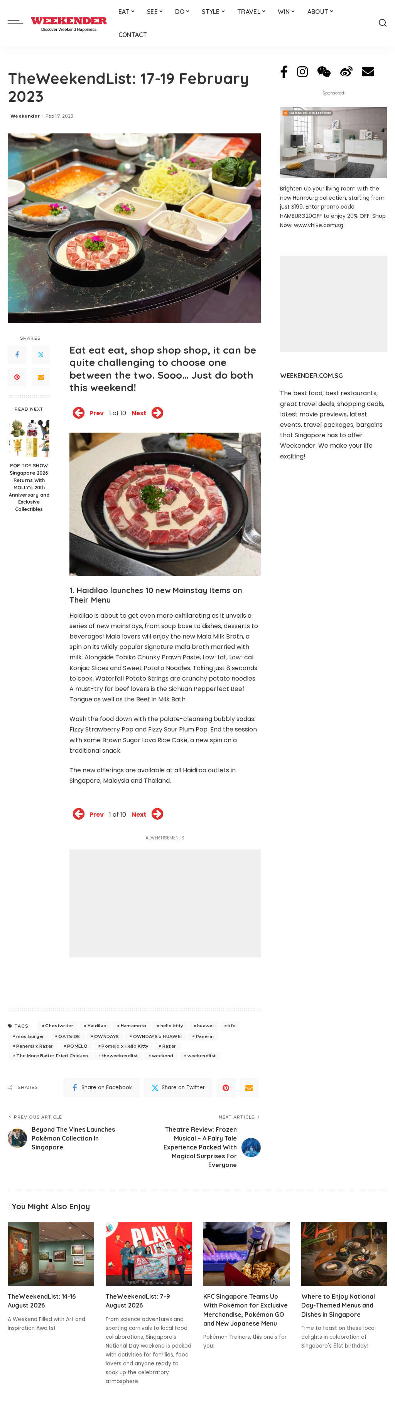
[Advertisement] (165, 903)
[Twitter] (41, 354)
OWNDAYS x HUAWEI (157, 1036)
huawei (205, 1025)
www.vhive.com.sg (318, 225)
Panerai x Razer (34, 1046)
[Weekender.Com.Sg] (69, 23)
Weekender (25, 116)
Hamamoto (134, 1025)
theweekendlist (120, 1055)
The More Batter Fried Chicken (52, 1055)
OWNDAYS (106, 1036)
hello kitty (171, 1025)
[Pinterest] (17, 377)
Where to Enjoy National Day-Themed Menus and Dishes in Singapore (338, 1305)
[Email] (41, 377)
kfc (231, 1025)
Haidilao (97, 1025)
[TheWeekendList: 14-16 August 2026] (51, 1254)
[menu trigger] (19, 23)
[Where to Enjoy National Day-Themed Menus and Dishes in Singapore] (344, 1254)
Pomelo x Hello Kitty (124, 1046)
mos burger (30, 1036)
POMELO (77, 1046)
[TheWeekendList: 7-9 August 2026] (149, 1254)
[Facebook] (17, 354)
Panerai (205, 1036)
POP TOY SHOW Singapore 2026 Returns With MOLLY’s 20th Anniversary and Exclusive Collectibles (29, 487)
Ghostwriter (59, 1025)
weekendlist (201, 1055)
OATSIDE (69, 1036)
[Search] (382, 23)
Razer (169, 1046)
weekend (162, 1055)
